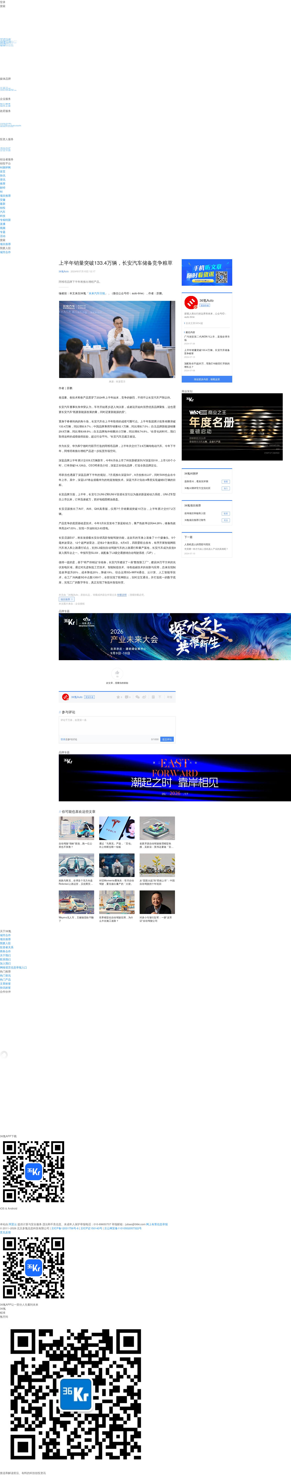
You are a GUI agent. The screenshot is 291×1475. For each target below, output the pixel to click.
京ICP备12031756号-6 (64, 1228)
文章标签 (5, 983)
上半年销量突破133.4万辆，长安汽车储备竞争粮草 (207, 351)
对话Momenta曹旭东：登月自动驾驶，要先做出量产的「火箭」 (116, 882)
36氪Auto (64, 271)
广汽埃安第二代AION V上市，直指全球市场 (207, 338)
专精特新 (5, 220)
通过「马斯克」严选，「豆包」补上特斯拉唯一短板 (116, 845)
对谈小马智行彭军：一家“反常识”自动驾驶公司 (156, 919)
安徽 (2, 200)
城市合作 (5, 935)
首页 (2, 171)
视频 (2, 228)
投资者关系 (6, 947)
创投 (2, 208)
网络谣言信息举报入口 (13, 967)
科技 (2, 216)
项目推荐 (5, 195)
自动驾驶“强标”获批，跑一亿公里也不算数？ (75, 845)
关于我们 (5, 955)
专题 (2, 232)
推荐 (2, 183)
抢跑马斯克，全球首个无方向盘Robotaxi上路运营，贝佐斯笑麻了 (76, 882)
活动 (2, 236)
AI (1, 191)
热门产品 (5, 979)
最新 (2, 204)
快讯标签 (5, 987)
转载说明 (122, 594)
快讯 (2, 175)
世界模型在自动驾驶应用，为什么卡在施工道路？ (116, 919)
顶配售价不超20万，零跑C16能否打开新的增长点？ (207, 365)
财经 (2, 187)
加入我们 (5, 963)
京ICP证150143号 (91, 1228)
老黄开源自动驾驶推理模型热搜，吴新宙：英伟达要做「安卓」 (155, 845)
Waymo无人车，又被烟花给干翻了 (76, 919)
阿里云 (13, 1224)
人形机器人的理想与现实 (197, 544)
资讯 (2, 179)
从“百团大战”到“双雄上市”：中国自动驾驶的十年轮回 (157, 882)
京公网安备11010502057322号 (123, 1228)
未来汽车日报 (97, 293)
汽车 (2, 212)
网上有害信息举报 (157, 1224)
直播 (2, 224)
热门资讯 (5, 975)
